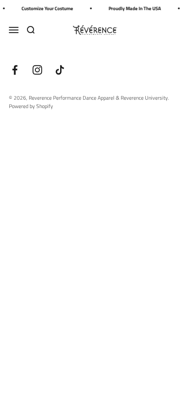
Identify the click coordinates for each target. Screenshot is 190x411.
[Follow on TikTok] (60, 70)
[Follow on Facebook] (15, 70)
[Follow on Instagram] (37, 70)
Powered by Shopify (31, 106)
